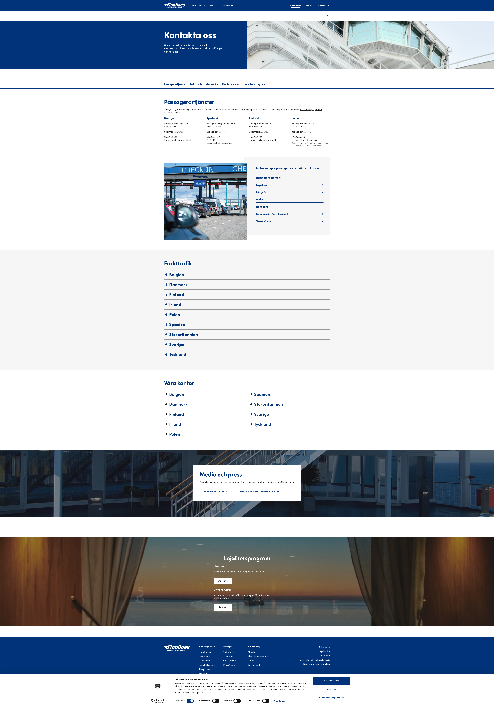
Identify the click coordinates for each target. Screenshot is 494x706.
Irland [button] (175, 304)
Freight (214, 6)
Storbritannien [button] (183, 334)
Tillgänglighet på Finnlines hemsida (313, 660)
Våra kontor (212, 84)
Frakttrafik (196, 84)
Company (228, 6)
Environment (254, 665)
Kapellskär (262, 185)
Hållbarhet (309, 6)
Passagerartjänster (175, 84)
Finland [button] (176, 294)
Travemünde (263, 221)
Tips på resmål (205, 669)
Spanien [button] (177, 324)
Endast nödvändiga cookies (331, 697)
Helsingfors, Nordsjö (268, 177)
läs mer (222, 581)
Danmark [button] (178, 284)
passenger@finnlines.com (176, 123)
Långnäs (261, 192)
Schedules (228, 656)
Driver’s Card (229, 665)
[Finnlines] (174, 5)
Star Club (203, 673)
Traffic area (228, 652)
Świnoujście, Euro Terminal (272, 214)
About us (252, 652)
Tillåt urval (331, 689)
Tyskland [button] (177, 354)
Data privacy (324, 647)
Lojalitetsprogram (254, 84)
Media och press (231, 84)
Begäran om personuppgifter (316, 664)
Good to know (229, 660)
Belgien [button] (176, 274)
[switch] (215, 701)
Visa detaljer (279, 701)
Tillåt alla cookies (331, 681)
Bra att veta (204, 656)
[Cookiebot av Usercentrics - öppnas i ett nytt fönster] (157, 701)
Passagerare (198, 6)
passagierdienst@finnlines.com (220, 123)
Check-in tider (205, 660)
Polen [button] (174, 314)
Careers (251, 660)
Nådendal (262, 206)
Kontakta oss (295, 6)
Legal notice (324, 651)
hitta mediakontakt (215, 491)
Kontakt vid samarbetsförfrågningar (258, 491)
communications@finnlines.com (279, 482)
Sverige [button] (176, 344)
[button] (326, 16)
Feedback (325, 655)
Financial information (258, 656)
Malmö (260, 199)
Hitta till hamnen (207, 665)
